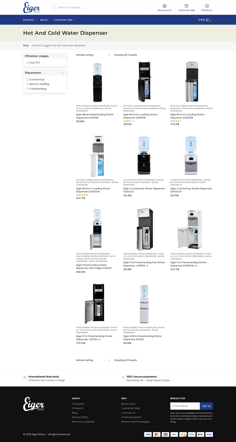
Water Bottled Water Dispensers (96, 107)
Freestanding (37, 88)
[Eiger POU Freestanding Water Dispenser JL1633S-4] (97, 303)
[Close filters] (68, 55)
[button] (205, 20)
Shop (26, 45)
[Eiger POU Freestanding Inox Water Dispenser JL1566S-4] (144, 229)
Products (77, 408)
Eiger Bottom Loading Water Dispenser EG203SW (93, 190)
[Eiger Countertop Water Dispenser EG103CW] (191, 155)
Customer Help (186, 10)
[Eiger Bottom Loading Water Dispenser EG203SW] (97, 155)
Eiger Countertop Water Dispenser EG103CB (144, 190)
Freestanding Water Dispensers (93, 106)
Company (78, 403)
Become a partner (83, 421)
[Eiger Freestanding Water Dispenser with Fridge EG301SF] (97, 229)
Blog (74, 412)
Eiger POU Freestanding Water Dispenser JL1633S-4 (94, 338)
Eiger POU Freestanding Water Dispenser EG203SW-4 (188, 264)
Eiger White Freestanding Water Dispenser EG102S (142, 338)
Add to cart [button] (97, 128)
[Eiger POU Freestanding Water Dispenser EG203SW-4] (191, 229)
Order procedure (131, 417)
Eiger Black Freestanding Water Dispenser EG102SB (95, 116)
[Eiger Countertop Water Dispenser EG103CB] (144, 155)
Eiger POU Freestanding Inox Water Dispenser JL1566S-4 (144, 264)
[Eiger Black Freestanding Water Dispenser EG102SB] (97, 82)
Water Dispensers (98, 261)
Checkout (206, 10)
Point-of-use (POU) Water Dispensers (144, 255)
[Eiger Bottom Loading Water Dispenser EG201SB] (144, 82)
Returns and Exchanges (135, 421)
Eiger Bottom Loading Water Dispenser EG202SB (187, 116)
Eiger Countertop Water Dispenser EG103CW (191, 190)
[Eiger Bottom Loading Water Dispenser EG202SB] (191, 82)
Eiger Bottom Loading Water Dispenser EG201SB (140, 116)
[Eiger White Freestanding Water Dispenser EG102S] (144, 303)
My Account (164, 10)
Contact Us (128, 412)
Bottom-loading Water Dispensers (142, 106)
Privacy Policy (80, 417)
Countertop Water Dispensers (139, 180)
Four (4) (34, 62)
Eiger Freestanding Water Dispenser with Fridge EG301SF (94, 266)
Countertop (36, 79)
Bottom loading (39, 84)
